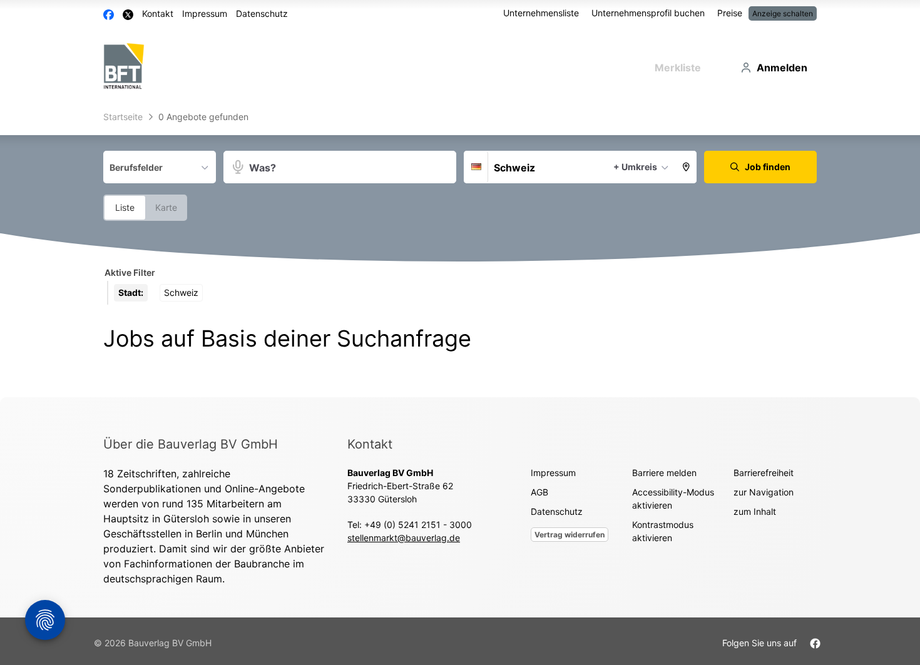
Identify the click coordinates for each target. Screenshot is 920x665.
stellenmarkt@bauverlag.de (403, 537)
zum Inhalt (754, 511)
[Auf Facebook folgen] (815, 642)
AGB (539, 492)
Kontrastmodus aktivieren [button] (662, 531)
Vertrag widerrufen (569, 534)
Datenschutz (262, 13)
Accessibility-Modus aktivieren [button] (673, 498)
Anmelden (782, 67)
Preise (729, 13)
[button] (687, 167)
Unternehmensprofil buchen (648, 13)
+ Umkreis (635, 166)
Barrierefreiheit (763, 472)
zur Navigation (763, 492)
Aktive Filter (130, 272)
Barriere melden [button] (664, 472)
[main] (460, 251)
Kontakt (157, 13)
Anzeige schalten (782, 13)
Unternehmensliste (541, 13)
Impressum (204, 13)
